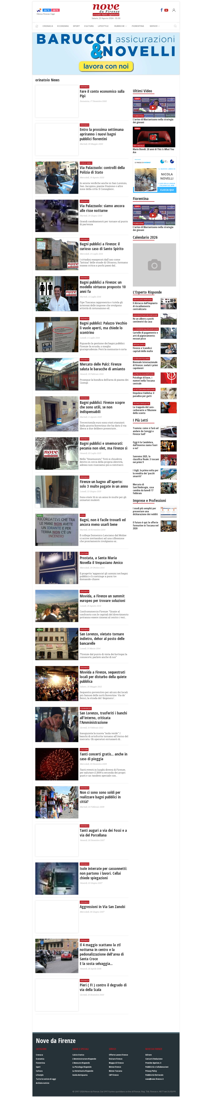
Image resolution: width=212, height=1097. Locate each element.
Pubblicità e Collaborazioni (156, 1066)
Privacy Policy (151, 1070)
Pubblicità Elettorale (154, 1075)
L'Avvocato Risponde (81, 1062)
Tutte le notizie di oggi (46, 1079)
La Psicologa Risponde (81, 1066)
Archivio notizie (42, 1083)
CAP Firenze (114, 1075)
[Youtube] (166, 10)
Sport (76, 26)
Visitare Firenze (115, 1058)
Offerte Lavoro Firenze (118, 1054)
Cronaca (48, 26)
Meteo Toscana (115, 1070)
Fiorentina (138, 26)
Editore (148, 1054)
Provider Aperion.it (153, 1062)
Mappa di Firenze (116, 1062)
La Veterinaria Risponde (82, 1070)
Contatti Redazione (153, 1058)
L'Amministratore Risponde (84, 1058)
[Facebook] (162, 10)
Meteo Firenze (115, 1066)
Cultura (89, 26)
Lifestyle (103, 26)
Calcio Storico (78, 1054)
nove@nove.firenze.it (154, 1079)
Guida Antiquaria (80, 1075)
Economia (63, 26)
